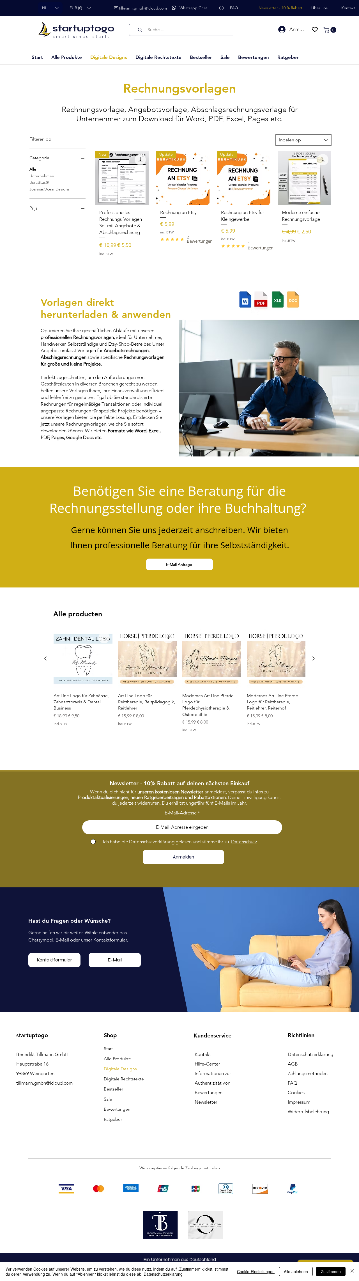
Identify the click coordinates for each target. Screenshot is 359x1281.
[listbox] (80, 8)
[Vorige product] (45, 658)
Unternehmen (41, 175)
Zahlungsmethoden (308, 1073)
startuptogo (83, 28)
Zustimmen (331, 1271)
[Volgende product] (313, 658)
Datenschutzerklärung (163, 1274)
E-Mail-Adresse (181, 813)
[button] (80, 8)
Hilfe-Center (207, 1064)
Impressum (299, 1102)
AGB (293, 1064)
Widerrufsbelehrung (308, 1111)
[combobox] (303, 140)
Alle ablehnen (296, 1271)
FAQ (292, 1083)
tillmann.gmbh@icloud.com (44, 1083)
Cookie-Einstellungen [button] (256, 1271)
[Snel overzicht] (83, 658)
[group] (179, 684)
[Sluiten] (352, 1271)
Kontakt (203, 1054)
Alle (32, 169)
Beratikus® (39, 182)
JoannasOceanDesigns (49, 189)
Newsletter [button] (206, 1102)
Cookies (296, 1092)
